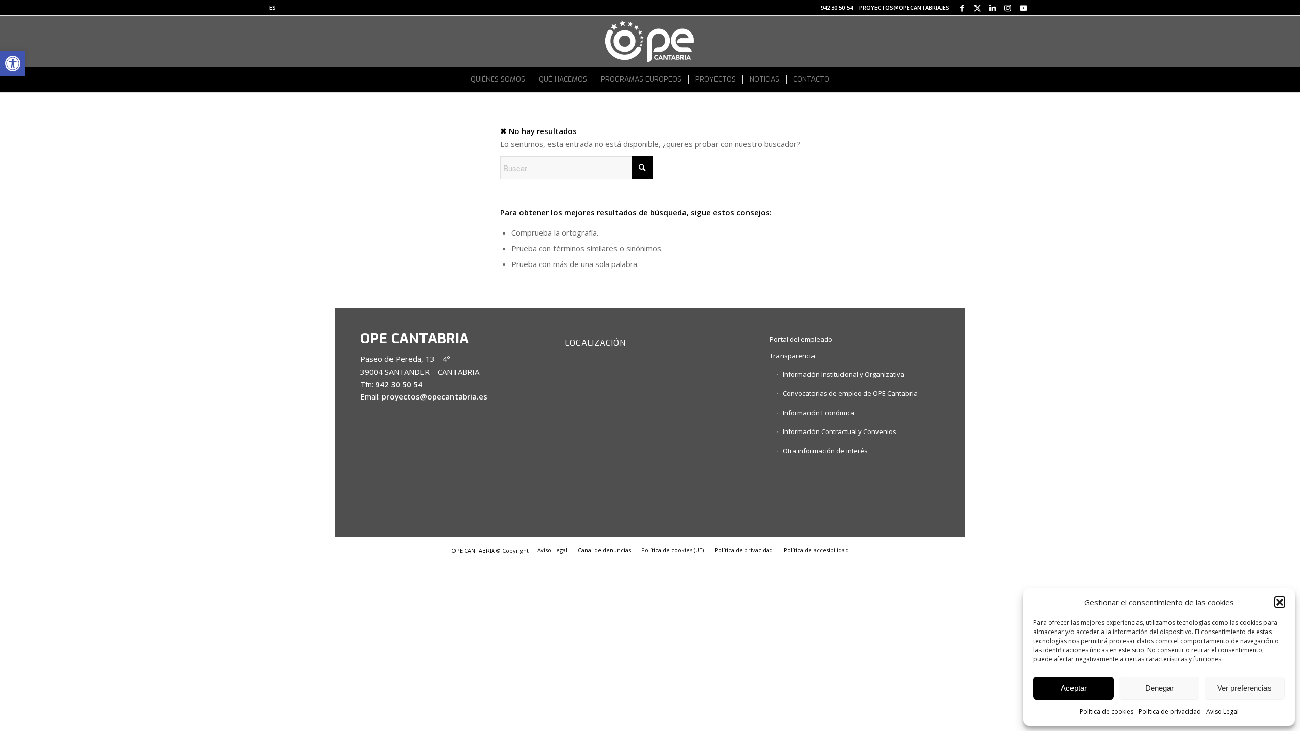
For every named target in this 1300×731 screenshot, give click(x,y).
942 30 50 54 (837, 7)
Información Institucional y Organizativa (843, 374)
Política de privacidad (1170, 711)
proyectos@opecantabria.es (904, 7)
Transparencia (792, 355)
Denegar (1159, 688)
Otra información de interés (825, 450)
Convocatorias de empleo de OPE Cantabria (850, 393)
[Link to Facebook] (962, 7)
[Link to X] (977, 7)
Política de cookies (1106, 711)
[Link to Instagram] (1007, 7)
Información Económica (818, 412)
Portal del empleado (801, 339)
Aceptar (1074, 688)
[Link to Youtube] (1023, 7)
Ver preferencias (1244, 688)
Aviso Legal (1222, 711)
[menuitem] (272, 7)
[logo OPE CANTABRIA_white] (650, 41)
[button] (12, 63)
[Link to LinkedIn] (992, 7)
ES (272, 7)
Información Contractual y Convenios (839, 431)
